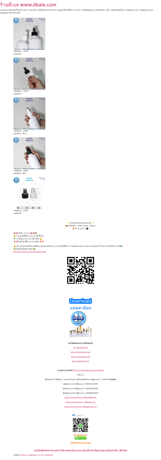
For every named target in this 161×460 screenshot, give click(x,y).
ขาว (39, 455)
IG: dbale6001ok (80, 347)
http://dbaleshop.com (80, 356)
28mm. (24, 455)
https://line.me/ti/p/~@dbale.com (80, 402)
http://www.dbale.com (80, 352)
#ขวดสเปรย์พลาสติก (37, 252)
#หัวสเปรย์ (17, 252)
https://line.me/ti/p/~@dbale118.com (80, 406)
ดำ (43, 455)
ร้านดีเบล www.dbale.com (28, 5)
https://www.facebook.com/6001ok (88, 370)
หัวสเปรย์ (49, 455)
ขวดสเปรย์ (32, 455)
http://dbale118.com (80, 361)
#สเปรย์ (26, 252)
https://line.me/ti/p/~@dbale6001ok (80, 397)
